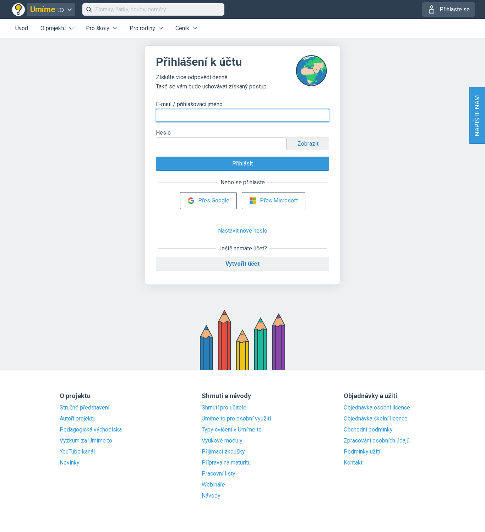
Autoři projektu (78, 419)
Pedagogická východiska (91, 430)
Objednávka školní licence (376, 419)
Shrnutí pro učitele (224, 408)
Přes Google (213, 200)
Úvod (21, 28)
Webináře (213, 485)
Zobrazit (308, 143)
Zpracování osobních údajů (377, 441)
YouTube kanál (77, 452)
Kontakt (353, 463)
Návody (211, 496)
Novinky (70, 463)
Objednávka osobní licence (377, 408)
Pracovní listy (218, 474)
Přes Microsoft (279, 200)
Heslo (163, 132)
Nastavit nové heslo (242, 230)
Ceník (182, 28)
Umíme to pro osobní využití (236, 419)
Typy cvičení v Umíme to (232, 430)
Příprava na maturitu (226, 463)
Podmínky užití (362, 452)
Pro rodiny (142, 28)
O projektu (53, 28)
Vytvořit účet (242, 263)
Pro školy (97, 28)
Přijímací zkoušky (223, 452)
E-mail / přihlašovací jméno (189, 104)
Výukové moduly (222, 441)
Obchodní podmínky (368, 430)
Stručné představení (84, 408)
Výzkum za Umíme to (86, 441)
